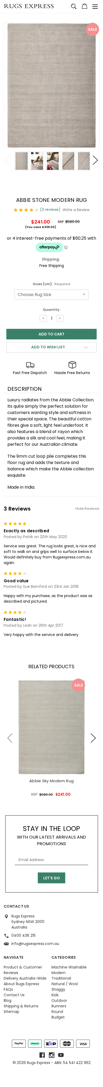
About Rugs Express (21, 983)
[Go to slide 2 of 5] (93, 738)
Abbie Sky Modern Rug (51, 781)
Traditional (61, 978)
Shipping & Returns (21, 1006)
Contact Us (14, 995)
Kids (55, 995)
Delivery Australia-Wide (25, 978)
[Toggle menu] (95, 6)
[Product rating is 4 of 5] (26, 209)
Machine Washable (69, 967)
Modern (58, 972)
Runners (59, 1006)
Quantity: (51, 309)
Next (95, 160)
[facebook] (42, 1055)
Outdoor (59, 1000)
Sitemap (11, 1011)
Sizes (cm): (52, 283)
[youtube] (61, 1055)
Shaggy (58, 989)
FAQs (8, 989)
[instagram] (51, 1055)
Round (57, 1011)
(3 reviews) (51, 209)
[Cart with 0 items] (84, 7)
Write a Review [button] (76, 209)
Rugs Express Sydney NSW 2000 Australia (27, 921)
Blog (7, 1000)
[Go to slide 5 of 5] (10, 738)
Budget (58, 1017)
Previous (7, 160)
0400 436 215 (23, 935)
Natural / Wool (65, 983)
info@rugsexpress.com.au (35, 943)
